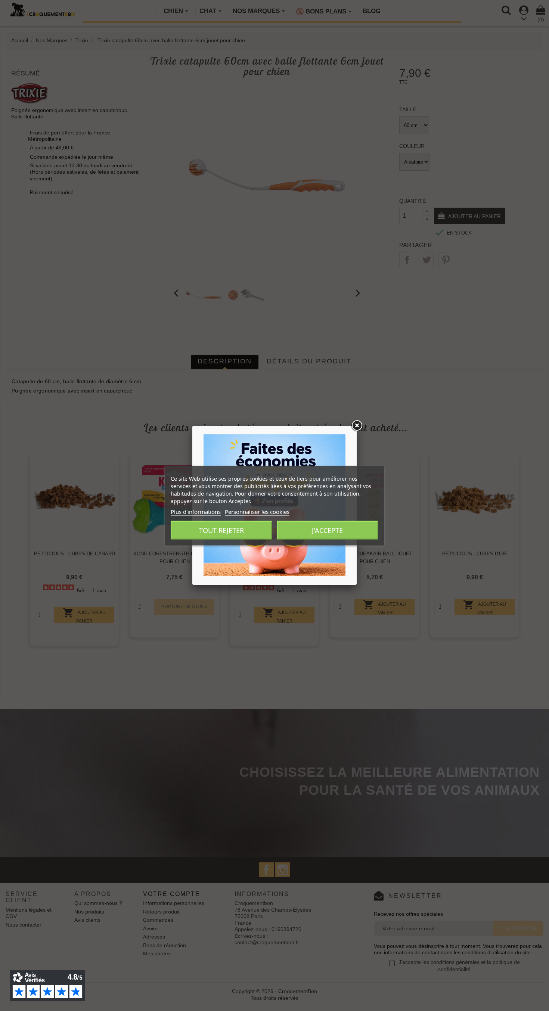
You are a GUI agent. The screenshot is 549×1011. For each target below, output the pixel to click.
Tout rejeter (221, 529)
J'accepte (327, 529)
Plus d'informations (196, 511)
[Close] (356, 425)
